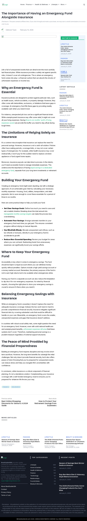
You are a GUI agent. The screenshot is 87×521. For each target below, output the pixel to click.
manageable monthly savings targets (17, 214)
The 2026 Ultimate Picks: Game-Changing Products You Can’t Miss (67, 49)
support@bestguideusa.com (10, 481)
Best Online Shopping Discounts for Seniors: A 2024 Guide (15, 403)
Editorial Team (11, 30)
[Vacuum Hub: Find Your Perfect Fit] (79, 75)
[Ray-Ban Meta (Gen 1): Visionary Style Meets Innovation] (79, 62)
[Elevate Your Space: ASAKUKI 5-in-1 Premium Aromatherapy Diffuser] (80, 123)
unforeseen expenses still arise (35, 329)
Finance (6, 387)
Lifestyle (65, 44)
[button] (84, 4)
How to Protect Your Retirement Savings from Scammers (45, 403)
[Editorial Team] (3, 30)
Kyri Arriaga (70, 446)
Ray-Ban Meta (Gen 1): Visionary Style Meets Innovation (67, 62)
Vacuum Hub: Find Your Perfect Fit (66, 76)
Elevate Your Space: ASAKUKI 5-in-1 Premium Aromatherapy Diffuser (67, 125)
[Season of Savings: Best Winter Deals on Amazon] (11, 428)
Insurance (16, 387)
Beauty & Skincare (64, 120)
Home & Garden (64, 72)
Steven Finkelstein (8, 444)
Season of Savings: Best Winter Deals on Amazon (11, 441)
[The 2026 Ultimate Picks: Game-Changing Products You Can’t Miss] (79, 48)
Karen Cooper (27, 446)
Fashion (64, 58)
